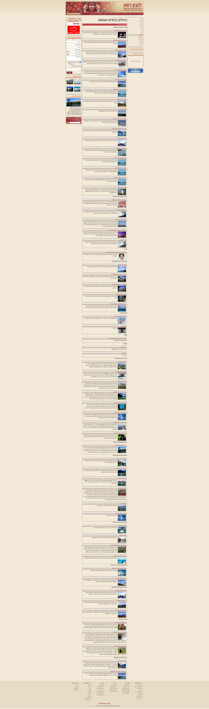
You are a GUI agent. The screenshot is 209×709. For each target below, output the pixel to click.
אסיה (130, 13)
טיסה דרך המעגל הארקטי (120, 69)
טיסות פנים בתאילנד (99, 691)
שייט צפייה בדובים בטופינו (120, 433)
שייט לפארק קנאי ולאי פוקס (120, 177)
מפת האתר (73, 0)
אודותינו (76, 686)
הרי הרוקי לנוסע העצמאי (120, 445)
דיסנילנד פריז (93, 13)
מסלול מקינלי (123, 108)
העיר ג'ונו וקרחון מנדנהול (120, 50)
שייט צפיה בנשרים (122, 187)
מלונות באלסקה (126, 686)
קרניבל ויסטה (139, 696)
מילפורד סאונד (122, 535)
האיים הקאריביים (87, 699)
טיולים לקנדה (114, 685)
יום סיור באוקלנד (122, 525)
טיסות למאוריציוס (100, 695)
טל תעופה (140, 695)
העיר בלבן (123, 347)
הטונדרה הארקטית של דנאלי (119, 40)
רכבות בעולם (139, 698)
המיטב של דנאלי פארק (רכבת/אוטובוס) (117, 338)
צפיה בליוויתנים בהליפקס (120, 412)
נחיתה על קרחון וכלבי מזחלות (119, 118)
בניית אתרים (92, 706)
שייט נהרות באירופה (138, 686)
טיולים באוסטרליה (113, 690)
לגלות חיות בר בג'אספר (120, 371)
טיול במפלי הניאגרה (121, 209)
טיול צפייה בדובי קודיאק (120, 622)
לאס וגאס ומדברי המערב (120, 316)
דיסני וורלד (140, 693)
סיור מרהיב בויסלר (122, 381)
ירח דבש (106, 13)
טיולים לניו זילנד (113, 688)
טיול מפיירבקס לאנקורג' (120, 610)
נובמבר (140, 42)
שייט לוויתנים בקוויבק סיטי (120, 422)
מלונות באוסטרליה (125, 691)
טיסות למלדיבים (100, 693)
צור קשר (68, 0)
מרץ (141, 23)
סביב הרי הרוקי (122, 503)
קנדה (90, 690)
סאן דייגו (124, 353)
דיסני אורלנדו (139, 685)
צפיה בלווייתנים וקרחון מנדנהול (119, 128)
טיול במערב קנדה (122, 488)
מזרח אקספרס (123, 240)
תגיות (77, 685)
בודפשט (89, 686)
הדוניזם (89, 685)
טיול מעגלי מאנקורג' (121, 600)
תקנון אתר (76, 688)
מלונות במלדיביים (125, 688)
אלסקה (89, 691)
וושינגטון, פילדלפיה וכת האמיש (119, 199)
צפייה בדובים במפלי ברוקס (120, 632)
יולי (141, 33)
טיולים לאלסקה (113, 686)
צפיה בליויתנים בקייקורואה (120, 555)
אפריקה (111, 13)
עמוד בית (125, 17)
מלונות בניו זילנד (126, 693)
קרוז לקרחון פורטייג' (121, 138)
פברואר (140, 21)
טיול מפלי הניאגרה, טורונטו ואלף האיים (117, 230)
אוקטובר (140, 39)
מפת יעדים (100, 13)
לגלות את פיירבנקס (121, 99)
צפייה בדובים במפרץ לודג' (120, 646)
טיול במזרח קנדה (122, 478)
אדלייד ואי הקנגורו (122, 264)
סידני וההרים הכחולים (121, 294)
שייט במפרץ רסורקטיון (121, 148)
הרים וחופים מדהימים (121, 468)
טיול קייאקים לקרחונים (121, 59)
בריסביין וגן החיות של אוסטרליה (119, 274)
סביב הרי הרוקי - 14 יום (121, 513)
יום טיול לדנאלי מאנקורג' (120, 79)
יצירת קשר (76, 690)
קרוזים (141, 690)
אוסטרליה (140, 13)
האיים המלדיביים (87, 698)
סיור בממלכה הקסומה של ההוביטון (118, 545)
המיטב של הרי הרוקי (121, 458)
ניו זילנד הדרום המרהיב (121, 578)
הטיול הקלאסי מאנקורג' (120, 590)
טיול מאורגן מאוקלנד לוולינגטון (119, 568)
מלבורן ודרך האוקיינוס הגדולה (119, 284)
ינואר (141, 19)
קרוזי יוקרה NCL (138, 691)
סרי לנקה (89, 696)
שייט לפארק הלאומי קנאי (120, 167)
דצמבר (140, 44)
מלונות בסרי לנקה (125, 690)
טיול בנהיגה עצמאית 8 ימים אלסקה (118, 671)
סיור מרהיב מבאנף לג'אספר (119, 392)
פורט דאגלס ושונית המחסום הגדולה (118, 303)
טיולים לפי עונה (119, 17)
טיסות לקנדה (101, 685)
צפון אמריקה (125, 13)
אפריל (140, 26)
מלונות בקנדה (126, 685)
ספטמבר (140, 37)
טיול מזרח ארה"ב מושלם (120, 219)
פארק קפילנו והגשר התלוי (120, 402)
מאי (141, 28)
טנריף (90, 688)
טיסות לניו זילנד (100, 690)
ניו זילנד (134, 13)
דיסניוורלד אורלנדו (138, 15)
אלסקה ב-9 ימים (122, 660)
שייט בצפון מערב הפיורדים (120, 158)
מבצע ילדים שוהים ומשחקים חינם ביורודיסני (116, 252)
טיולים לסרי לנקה (113, 691)
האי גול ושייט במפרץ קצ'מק (119, 30)
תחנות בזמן (123, 326)
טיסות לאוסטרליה (122, 24)
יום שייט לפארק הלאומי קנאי (119, 89)
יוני (141, 30)
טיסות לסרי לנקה (100, 686)
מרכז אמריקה (117, 13)
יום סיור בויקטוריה (122, 361)
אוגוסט (140, 35)
